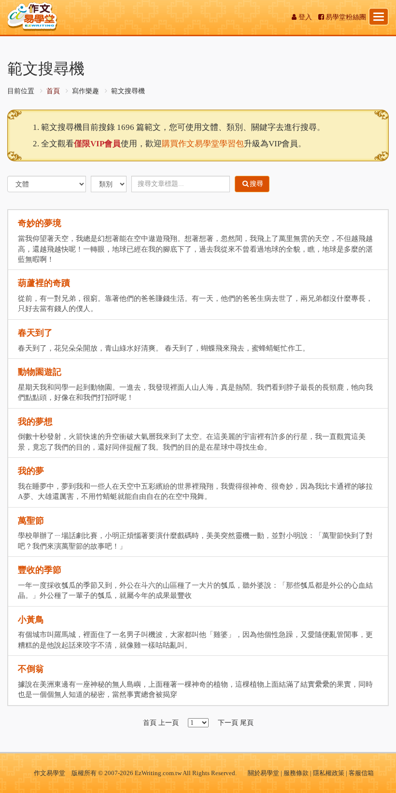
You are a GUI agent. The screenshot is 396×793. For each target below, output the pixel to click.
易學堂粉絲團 (345, 17)
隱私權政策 (328, 773)
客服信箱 (361, 773)
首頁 (53, 91)
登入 (305, 17)
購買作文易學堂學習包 (203, 143)
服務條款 (296, 773)
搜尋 (256, 183)
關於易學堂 (263, 773)
